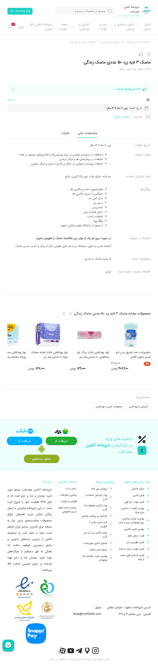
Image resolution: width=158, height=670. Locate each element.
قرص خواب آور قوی (134, 502)
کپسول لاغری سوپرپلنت (95, 543)
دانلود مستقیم (41, 458)
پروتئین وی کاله (99, 489)
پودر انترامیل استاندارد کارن (96, 497)
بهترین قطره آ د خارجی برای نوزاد (132, 510)
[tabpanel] (79, 208)
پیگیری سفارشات (68, 495)
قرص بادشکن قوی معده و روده (132, 557)
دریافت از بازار (61, 441)
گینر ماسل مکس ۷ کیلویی (98, 524)
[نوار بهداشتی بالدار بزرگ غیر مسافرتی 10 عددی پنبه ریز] (89, 334)
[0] (10, 27)
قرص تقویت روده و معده (131, 549)
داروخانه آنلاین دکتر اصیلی (40, 26)
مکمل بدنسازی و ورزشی (124, 26)
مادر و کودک (103, 26)
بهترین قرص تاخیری (134, 529)
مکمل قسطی (137, 489)
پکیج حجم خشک (98, 550)
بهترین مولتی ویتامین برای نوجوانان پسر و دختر (131, 520)
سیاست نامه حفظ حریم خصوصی (67, 510)
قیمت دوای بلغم (136, 536)
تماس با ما (71, 488)
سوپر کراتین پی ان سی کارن (95, 534)
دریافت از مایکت (24, 441)
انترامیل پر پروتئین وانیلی (94, 516)
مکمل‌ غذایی (147, 26)
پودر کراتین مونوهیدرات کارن (95, 507)
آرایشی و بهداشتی (84, 26)
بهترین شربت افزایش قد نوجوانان (94, 558)
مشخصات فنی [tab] (87, 133)
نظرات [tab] (65, 133)
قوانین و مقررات (68, 501)
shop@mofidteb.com (87, 614)
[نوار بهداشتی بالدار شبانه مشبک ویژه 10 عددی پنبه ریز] (48, 334)
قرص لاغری (138, 495)
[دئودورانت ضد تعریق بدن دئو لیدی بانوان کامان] (130, 334)
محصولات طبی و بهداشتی (109, 407)
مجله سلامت (63, 26)
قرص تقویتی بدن (135, 542)
